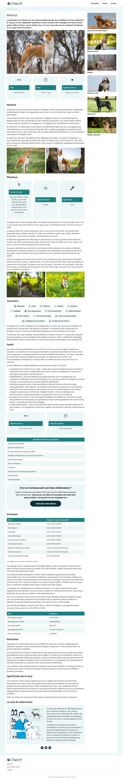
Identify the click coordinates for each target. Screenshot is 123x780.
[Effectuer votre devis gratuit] (46, 509)
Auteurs (9, 764)
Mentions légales (60, 777)
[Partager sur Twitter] (46, 748)
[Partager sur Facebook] (42, 748)
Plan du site (51, 777)
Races (105, 3)
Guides (113, 3)
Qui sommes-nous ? (13, 767)
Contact (9, 770)
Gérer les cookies (70, 777)
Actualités (95, 3)
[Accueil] (15, 3)
